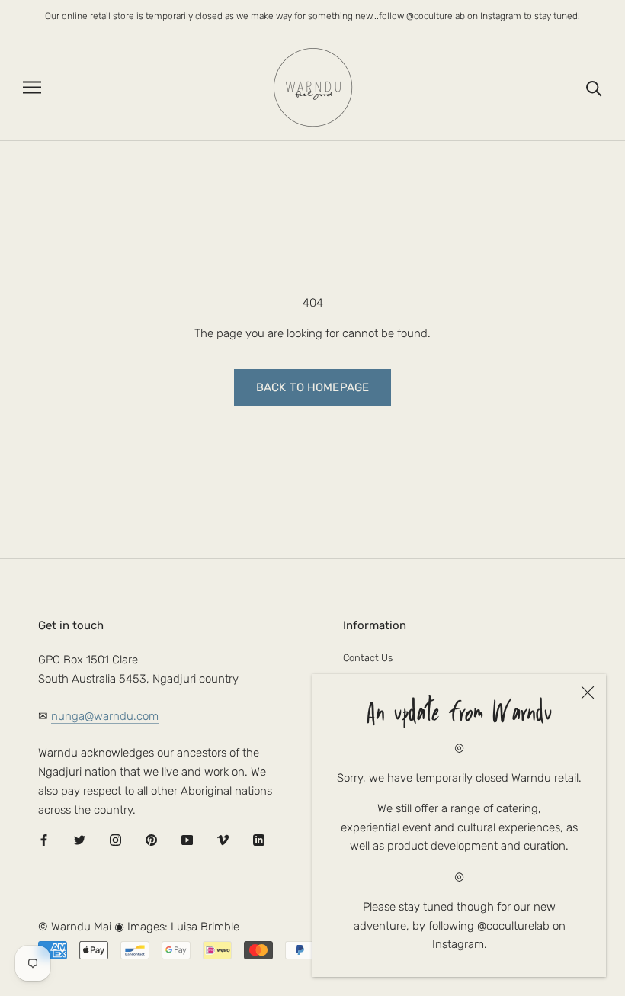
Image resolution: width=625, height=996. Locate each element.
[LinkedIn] (258, 840)
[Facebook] (44, 840)
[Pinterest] (151, 840)
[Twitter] (79, 840)
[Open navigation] (32, 87)
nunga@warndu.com (105, 716)
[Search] (594, 87)
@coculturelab (513, 926)
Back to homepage (312, 387)
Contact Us (368, 657)
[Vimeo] (223, 840)
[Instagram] (115, 840)
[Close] (588, 692)
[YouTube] (187, 840)
